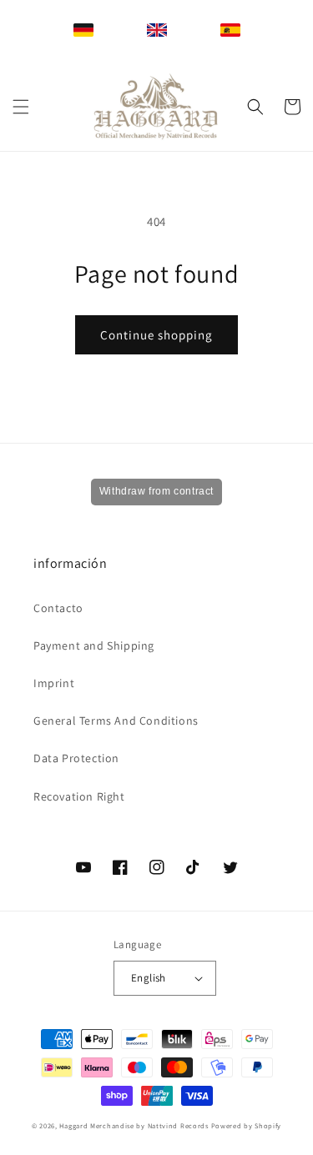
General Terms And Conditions (116, 720)
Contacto (58, 607)
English (148, 978)
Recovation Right (79, 796)
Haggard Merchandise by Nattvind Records (133, 1125)
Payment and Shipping (93, 645)
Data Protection (76, 758)
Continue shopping (156, 335)
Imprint (53, 682)
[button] (21, 106)
